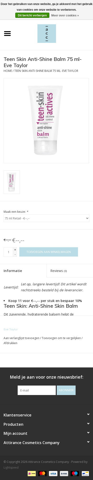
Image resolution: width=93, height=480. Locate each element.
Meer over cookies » (65, 15)
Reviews (58, 270)
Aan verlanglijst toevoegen (21, 338)
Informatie (13, 270)
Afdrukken (10, 343)
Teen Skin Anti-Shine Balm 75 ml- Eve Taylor (46, 71)
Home (8, 71)
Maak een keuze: (16, 212)
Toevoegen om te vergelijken (62, 338)
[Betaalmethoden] (31, 473)
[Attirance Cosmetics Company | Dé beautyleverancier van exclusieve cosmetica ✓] (54, 33)
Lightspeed (11, 467)
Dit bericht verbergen (32, 15)
